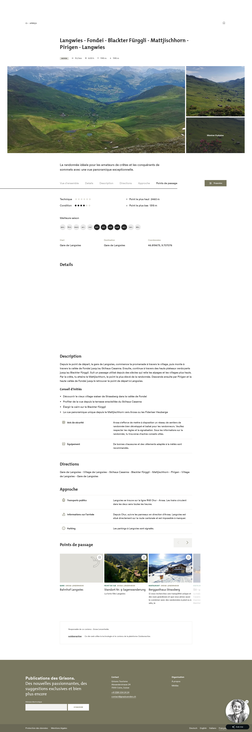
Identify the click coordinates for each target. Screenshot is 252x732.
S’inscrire (78, 707)
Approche (144, 183)
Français (223, 728)
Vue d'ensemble (69, 183)
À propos (176, 681)
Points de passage (166, 183)
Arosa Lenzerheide (101, 629)
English (203, 728)
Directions (126, 183)
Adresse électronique (33, 702)
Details (89, 183)
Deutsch (193, 728)
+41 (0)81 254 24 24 (120, 692)
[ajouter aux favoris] (224, 23)
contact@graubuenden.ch (123, 696)
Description (106, 183)
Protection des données (36, 728)
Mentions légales (59, 728)
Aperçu (33, 23)
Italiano (212, 728)
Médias (175, 685)
